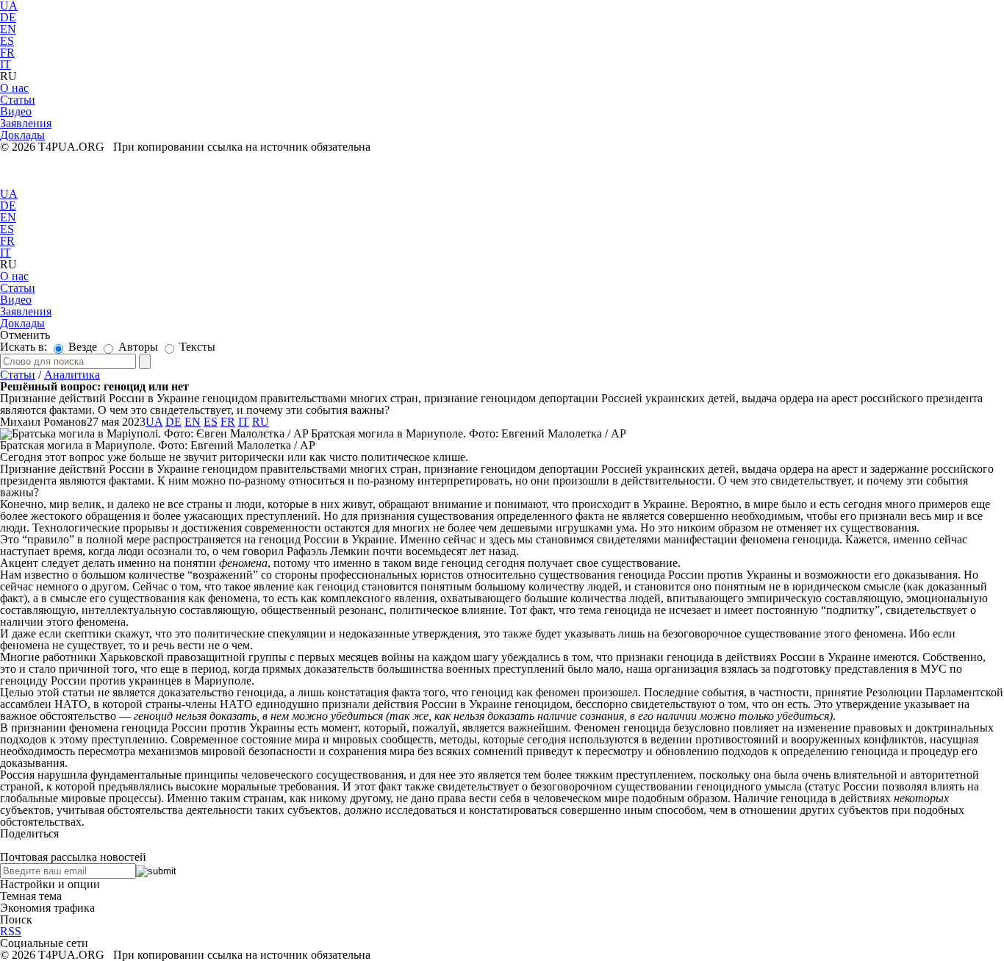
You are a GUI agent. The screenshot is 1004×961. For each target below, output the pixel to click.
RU (260, 421)
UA (9, 193)
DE (8, 17)
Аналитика (72, 374)
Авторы (136, 346)
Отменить (25, 335)
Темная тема (31, 896)
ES (7, 41)
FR (7, 52)
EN (8, 29)
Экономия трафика (47, 907)
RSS (10, 931)
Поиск (16, 919)
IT (5, 64)
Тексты (195, 346)
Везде (81, 346)
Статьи (17, 374)
